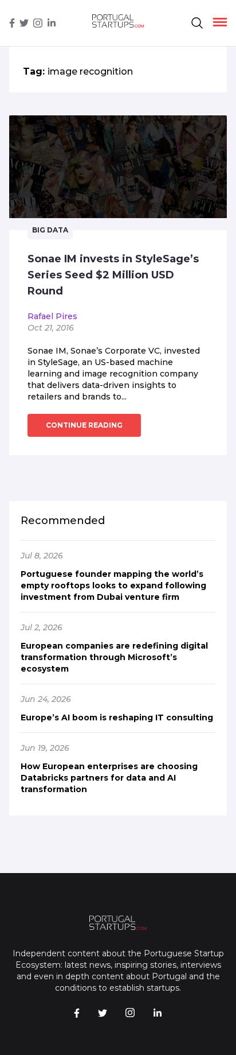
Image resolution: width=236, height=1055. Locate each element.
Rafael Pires (52, 316)
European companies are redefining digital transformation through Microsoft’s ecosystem (114, 657)
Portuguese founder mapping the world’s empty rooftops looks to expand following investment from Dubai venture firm (113, 585)
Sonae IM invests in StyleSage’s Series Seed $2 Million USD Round (113, 275)
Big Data (50, 230)
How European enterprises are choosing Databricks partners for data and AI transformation (109, 777)
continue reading (84, 425)
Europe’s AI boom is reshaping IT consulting (117, 717)
